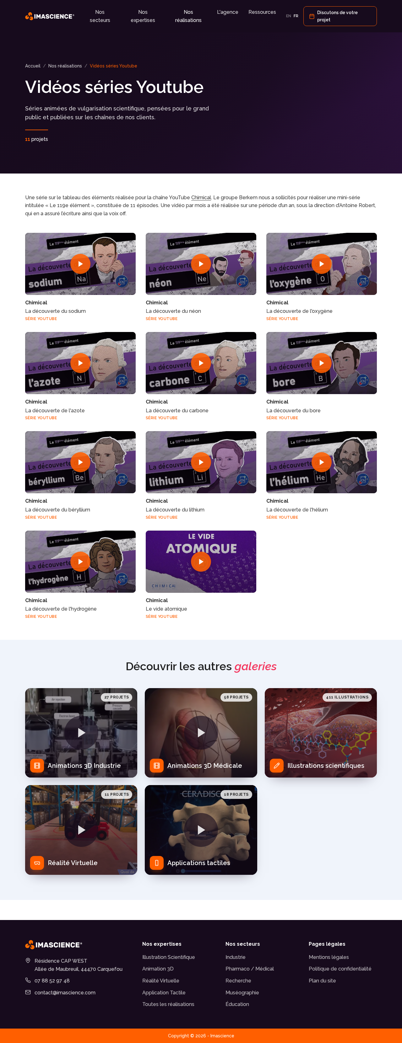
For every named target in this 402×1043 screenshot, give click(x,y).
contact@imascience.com (65, 993)
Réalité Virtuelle (160, 981)
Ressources (262, 12)
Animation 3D (158, 969)
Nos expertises (143, 16)
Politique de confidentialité (340, 969)
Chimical (201, 198)
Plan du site (322, 981)
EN (288, 16)
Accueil (33, 65)
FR (296, 16)
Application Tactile (164, 993)
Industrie (235, 957)
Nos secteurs (100, 16)
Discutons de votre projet (337, 16)
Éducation (237, 1004)
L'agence (227, 12)
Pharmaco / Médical (249, 969)
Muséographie (242, 993)
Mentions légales (329, 957)
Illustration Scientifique (168, 957)
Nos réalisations (188, 16)
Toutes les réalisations (168, 1004)
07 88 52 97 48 (52, 981)
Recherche (238, 981)
